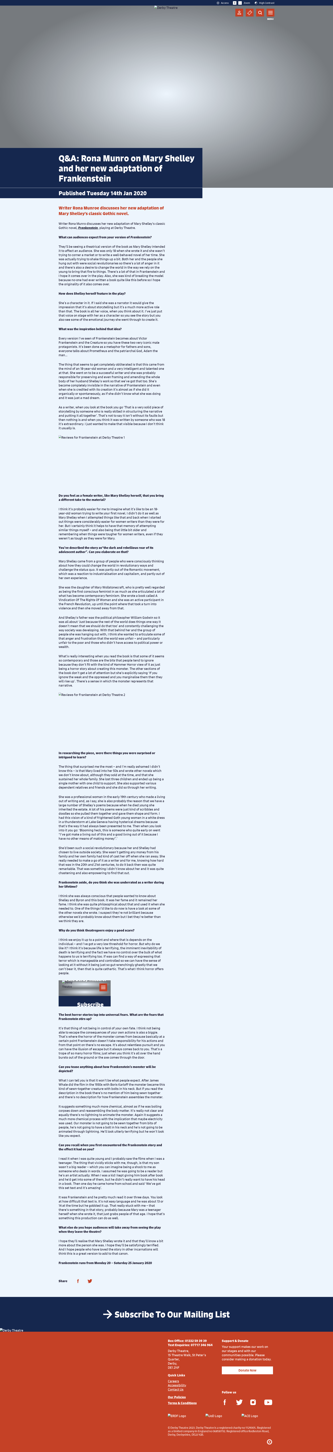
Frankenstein (88, 228)
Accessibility (177, 1385)
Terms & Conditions (182, 1403)
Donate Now (247, 1370)
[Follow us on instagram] (253, 1402)
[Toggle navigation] (270, 13)
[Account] (239, 13)
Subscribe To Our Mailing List (172, 1314)
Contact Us (175, 1389)
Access (225, 3)
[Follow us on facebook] (224, 1402)
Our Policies (177, 1397)
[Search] (260, 13)
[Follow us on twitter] (239, 1402)
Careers (173, 1381)
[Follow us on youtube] (267, 1402)
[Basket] (250, 13)
